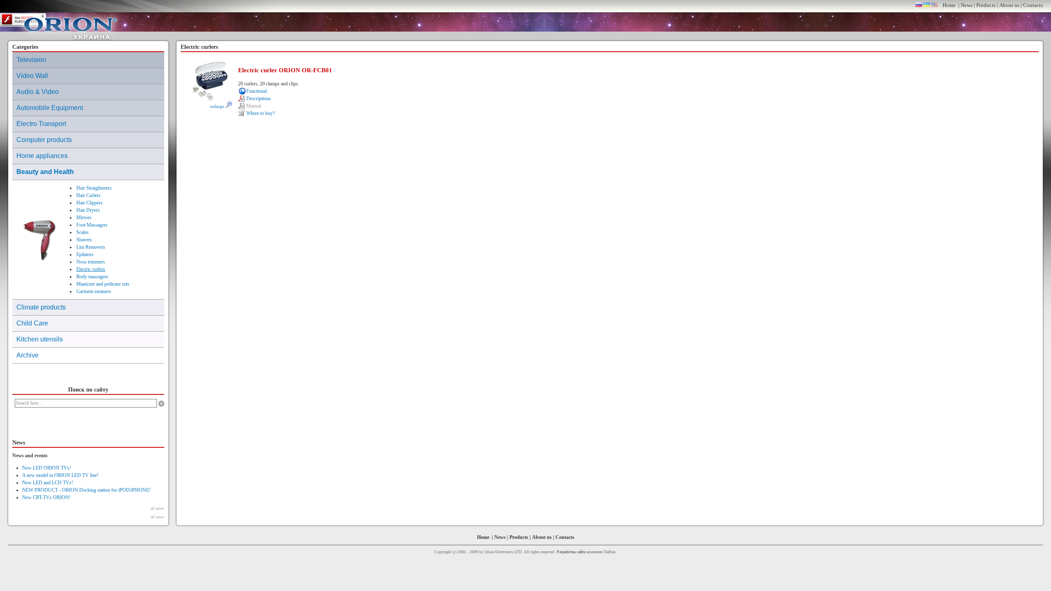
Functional (256, 91)
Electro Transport (41, 123)
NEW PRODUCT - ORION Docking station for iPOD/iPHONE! (86, 490)
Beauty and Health (45, 171)
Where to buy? (260, 113)
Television (31, 59)
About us (1009, 5)
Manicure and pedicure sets (102, 284)
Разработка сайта (571, 552)
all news (157, 508)
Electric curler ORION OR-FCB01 (285, 70)
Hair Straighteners (94, 188)
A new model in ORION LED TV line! (60, 475)
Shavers (84, 240)
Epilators (85, 254)
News (967, 5)
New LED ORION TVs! (46, 468)
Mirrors (84, 217)
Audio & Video (37, 91)
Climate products (41, 307)
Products (986, 5)
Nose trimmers (90, 262)
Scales (82, 232)
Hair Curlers (88, 195)
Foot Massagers (92, 225)
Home (949, 5)
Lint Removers (90, 247)
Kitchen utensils (39, 339)
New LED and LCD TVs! (47, 483)
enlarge (217, 106)
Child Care (32, 323)
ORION (70, 26)
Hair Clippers (89, 203)
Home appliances (42, 155)
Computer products (44, 139)
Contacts (1033, 5)
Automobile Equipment (49, 107)
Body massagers (92, 276)
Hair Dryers (88, 210)
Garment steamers (93, 291)
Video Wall (32, 75)
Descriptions (258, 98)
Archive (27, 355)
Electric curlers (90, 269)
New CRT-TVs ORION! (46, 497)
